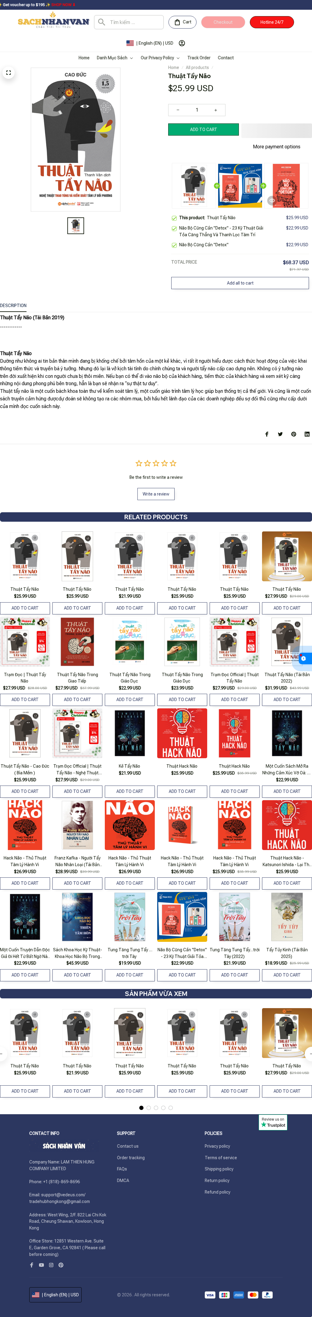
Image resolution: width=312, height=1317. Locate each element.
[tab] (141, 1108)
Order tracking (131, 1157)
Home (173, 67)
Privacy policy (217, 1146)
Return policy (217, 1180)
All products (197, 67)
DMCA (123, 1180)
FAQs (122, 1169)
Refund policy (217, 1192)
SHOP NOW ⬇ (23, 4)
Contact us (128, 1146)
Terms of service (221, 1157)
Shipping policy (219, 1169)
